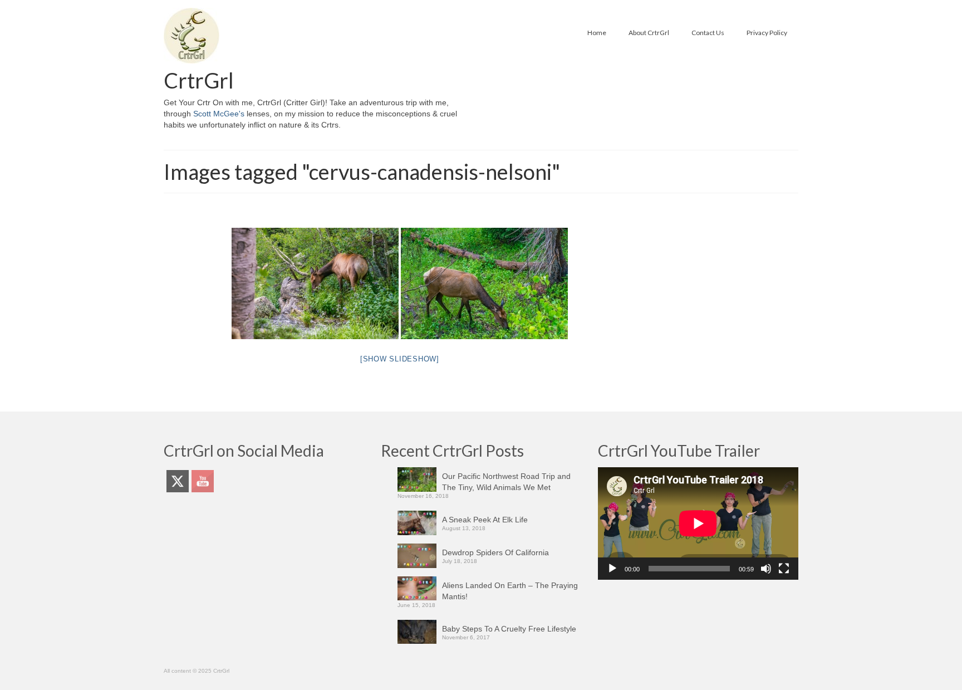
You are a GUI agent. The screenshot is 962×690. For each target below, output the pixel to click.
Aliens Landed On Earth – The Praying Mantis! (510, 591)
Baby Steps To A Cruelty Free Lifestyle (509, 628)
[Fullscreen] (783, 568)
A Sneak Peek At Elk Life (485, 519)
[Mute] (766, 568)
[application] (698, 523)
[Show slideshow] (399, 359)
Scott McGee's (218, 113)
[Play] (612, 568)
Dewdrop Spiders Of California (495, 552)
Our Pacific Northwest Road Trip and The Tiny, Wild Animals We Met (506, 482)
